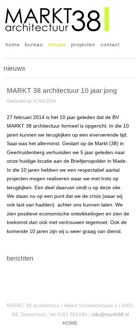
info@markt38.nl (110, 314)
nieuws (57, 44)
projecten (83, 44)
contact (110, 44)
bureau (34, 44)
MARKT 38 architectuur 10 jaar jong (62, 90)
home (12, 44)
